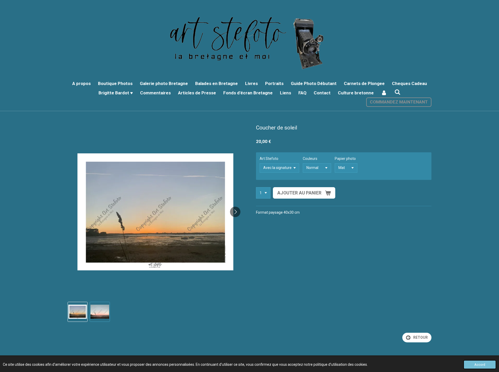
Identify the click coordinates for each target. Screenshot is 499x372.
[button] (78, 312)
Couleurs (310, 158)
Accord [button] (479, 365)
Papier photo (345, 158)
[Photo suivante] (235, 212)
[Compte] (384, 93)
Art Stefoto (269, 158)
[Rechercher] (397, 92)
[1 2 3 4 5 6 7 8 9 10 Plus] (263, 193)
